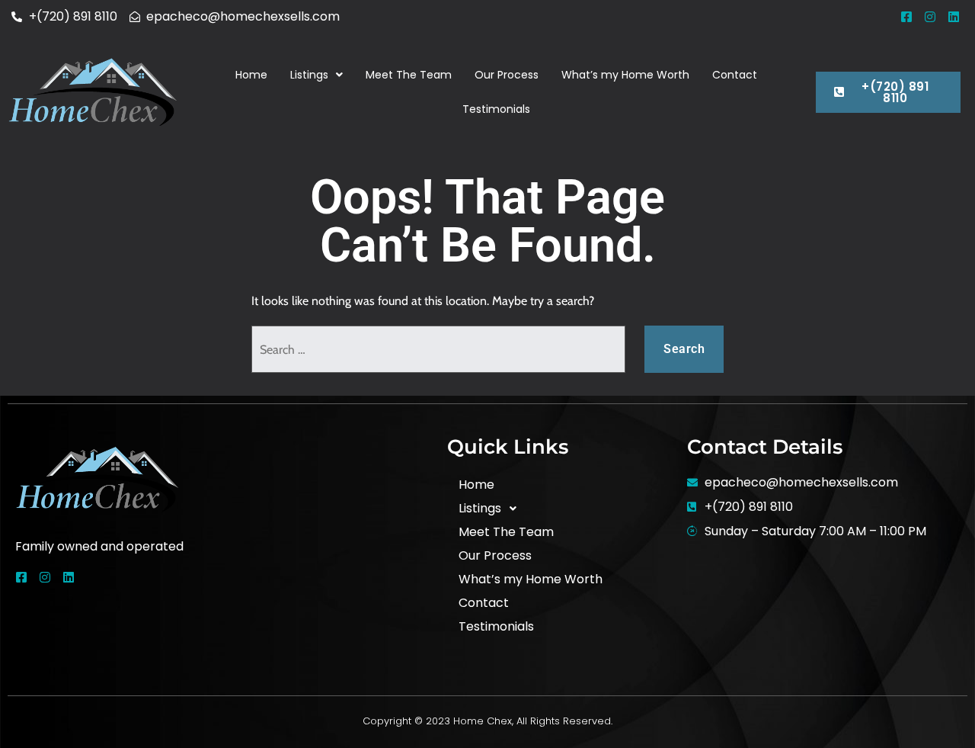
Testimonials (496, 109)
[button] (316, 75)
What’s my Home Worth (625, 74)
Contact (734, 74)
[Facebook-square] (906, 17)
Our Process (507, 74)
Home (251, 74)
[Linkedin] (954, 17)
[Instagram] (930, 17)
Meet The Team (409, 74)
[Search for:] (438, 349)
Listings (309, 74)
